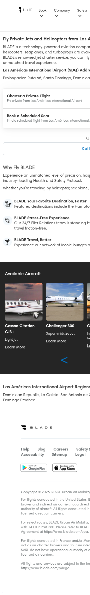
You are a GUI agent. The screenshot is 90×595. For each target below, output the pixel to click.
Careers (61, 450)
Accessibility (32, 455)
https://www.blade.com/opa (66, 532)
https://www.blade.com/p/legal (45, 568)
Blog (42, 450)
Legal (80, 455)
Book (42, 11)
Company (62, 11)
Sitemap (59, 455)
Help (25, 450)
